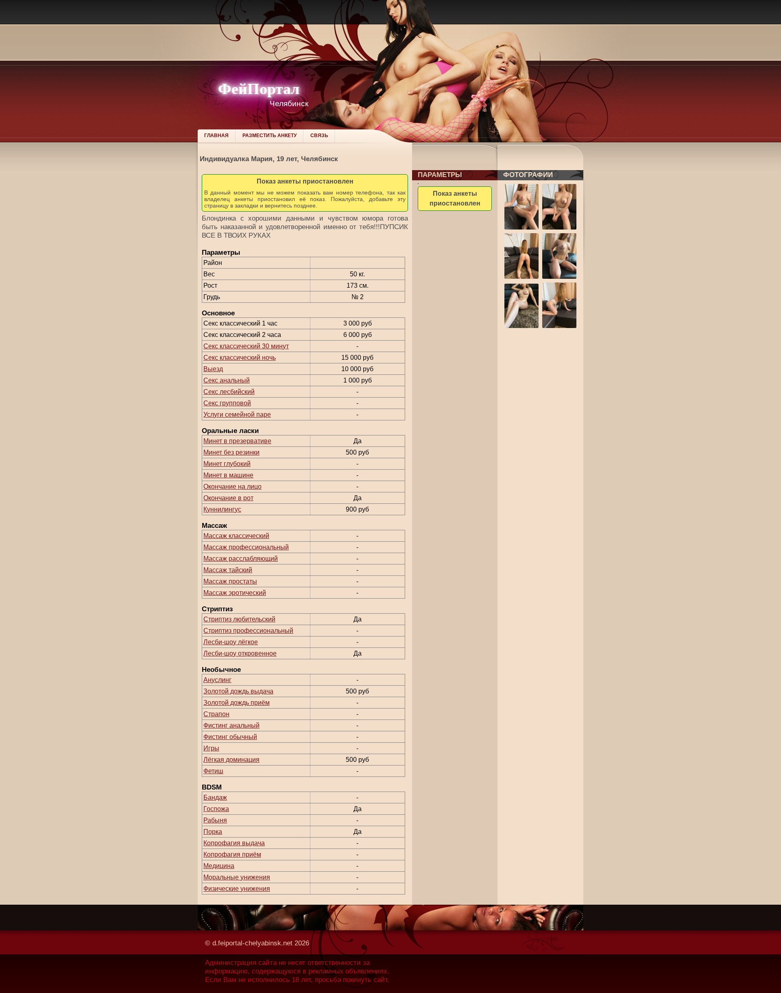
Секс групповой (227, 403)
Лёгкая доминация (231, 759)
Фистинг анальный (231, 725)
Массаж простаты (230, 581)
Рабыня (215, 820)
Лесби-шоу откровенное (240, 653)
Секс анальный (226, 380)
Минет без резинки (231, 452)
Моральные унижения (236, 877)
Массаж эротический (234, 592)
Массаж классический (236, 535)
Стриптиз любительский (239, 619)
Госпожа (216, 808)
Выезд (213, 368)
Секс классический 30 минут (246, 346)
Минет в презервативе (237, 440)
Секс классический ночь (239, 357)
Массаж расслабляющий (240, 558)
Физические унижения (236, 888)
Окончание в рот (228, 497)
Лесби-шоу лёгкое (230, 642)
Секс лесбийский (229, 391)
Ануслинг (217, 679)
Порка (212, 831)
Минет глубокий (227, 463)
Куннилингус (222, 509)
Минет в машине (228, 475)
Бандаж (215, 797)
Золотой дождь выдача (238, 691)
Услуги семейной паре (237, 414)
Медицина (218, 865)
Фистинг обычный (230, 736)
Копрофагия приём (232, 854)
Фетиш (213, 771)
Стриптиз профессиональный (248, 630)
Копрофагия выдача (234, 843)
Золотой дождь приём (236, 702)
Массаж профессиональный (246, 547)
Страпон (216, 714)
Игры (211, 748)
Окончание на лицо (232, 486)
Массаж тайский (227, 569)
